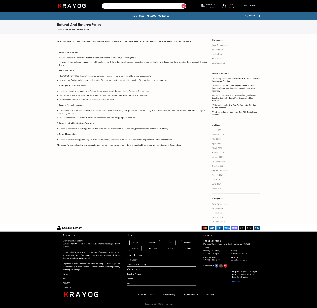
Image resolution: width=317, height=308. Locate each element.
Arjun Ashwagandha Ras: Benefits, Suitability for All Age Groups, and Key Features (234, 98)
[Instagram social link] (221, 266)
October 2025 (218, 135)
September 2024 (219, 170)
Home (59, 30)
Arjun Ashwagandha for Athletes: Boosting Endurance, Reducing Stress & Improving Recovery (233, 88)
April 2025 (216, 143)
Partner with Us (249, 6)
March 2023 (217, 188)
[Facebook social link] (216, 266)
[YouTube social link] (225, 266)
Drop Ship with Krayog (136, 264)
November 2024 (219, 161)
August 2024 (217, 175)
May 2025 (216, 139)
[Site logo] (72, 6)
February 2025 (218, 152)
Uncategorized (218, 63)
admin (217, 112)
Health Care (217, 54)
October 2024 (218, 166)
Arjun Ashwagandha (220, 45)
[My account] (258, 15)
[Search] (183, 6)
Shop (65, 278)
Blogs (129, 283)
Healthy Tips (217, 58)
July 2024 (216, 179)
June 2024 (216, 184)
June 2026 (216, 130)
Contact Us (67, 287)
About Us (66, 283)
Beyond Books (218, 49)
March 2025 (217, 148)
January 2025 (218, 157)
